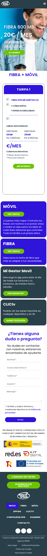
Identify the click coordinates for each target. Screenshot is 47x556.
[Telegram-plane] (29, 530)
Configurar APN (16, 517)
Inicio (12, 505)
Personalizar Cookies (23, 553)
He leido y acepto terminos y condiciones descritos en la (23, 409)
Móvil (35, 505)
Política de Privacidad (30, 545)
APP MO (17, 511)
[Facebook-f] (17, 530)
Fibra (24, 505)
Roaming (35, 517)
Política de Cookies (23, 549)
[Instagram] (23, 530)
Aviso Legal (12, 545)
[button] (45, 3)
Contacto (23, 523)
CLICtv (30, 511)
